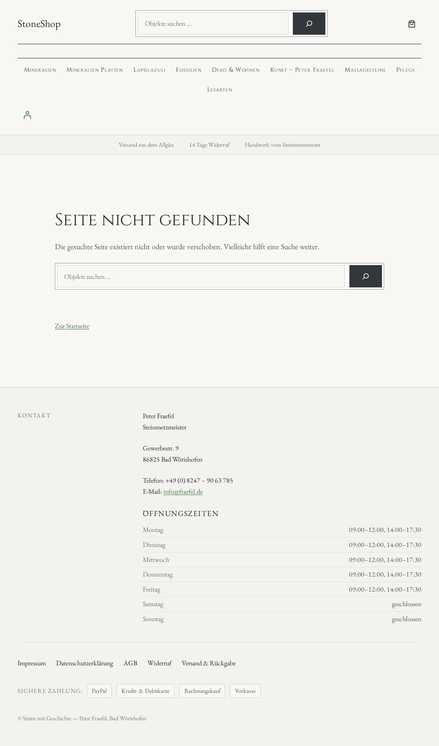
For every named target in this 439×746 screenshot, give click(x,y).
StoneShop (39, 23)
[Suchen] (309, 23)
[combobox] (213, 23)
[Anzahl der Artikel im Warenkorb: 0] (411, 23)
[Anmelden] (219, 114)
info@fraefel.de (183, 491)
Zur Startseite (72, 325)
